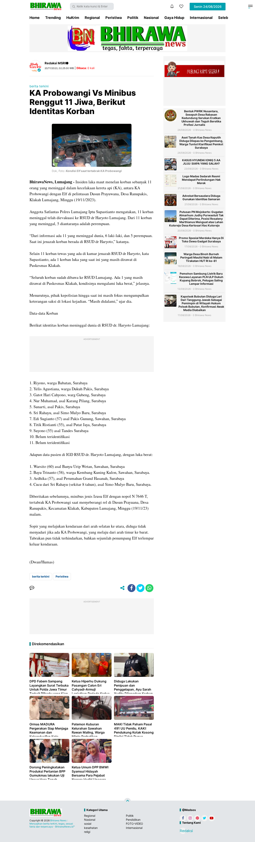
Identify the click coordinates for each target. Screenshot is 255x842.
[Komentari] (31, 588)
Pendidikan (133, 819)
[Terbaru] (172, 6)
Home (34, 18)
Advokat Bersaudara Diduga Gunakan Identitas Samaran (201, 197)
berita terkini (39, 86)
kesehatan (91, 827)
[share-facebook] (131, 588)
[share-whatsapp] (149, 588)
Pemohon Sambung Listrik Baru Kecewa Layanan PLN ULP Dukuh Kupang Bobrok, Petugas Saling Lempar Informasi (201, 278)
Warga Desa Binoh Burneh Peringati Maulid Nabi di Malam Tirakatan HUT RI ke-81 (201, 257)
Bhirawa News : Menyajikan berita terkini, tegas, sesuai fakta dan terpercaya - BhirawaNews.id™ (52, 823)
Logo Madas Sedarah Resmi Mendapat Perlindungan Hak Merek (201, 180)
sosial (87, 823)
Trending (53, 18)
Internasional (201, 18)
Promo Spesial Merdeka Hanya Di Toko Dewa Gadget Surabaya (201, 239)
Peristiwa (113, 18)
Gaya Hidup (174, 18)
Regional (92, 18)
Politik (132, 18)
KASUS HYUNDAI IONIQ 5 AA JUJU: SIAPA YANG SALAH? (201, 161)
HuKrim (72, 18)
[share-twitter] (140, 588)
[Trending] (181, 6)
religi (87, 831)
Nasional (151, 18)
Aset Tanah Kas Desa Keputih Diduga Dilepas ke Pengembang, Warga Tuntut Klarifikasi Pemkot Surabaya (201, 142)
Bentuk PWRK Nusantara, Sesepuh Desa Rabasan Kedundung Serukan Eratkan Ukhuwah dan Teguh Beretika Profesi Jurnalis (201, 117)
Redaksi (183, 831)
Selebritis (226, 18)
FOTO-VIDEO (134, 823)
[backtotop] (127, 801)
